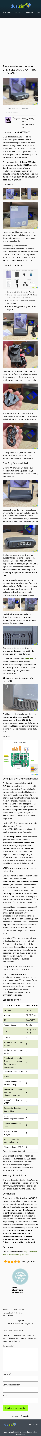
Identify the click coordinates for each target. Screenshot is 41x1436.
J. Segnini (16, 119)
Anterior (15, 1416)
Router (17, 1324)
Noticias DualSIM (9, 1313)
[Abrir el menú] (22, 1424)
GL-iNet (11, 1324)
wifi (26, 1324)
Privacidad (33, 1424)
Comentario (8, 1346)
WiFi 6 (30, 1324)
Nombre (7, 1374)
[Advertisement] (20, 39)
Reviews (19, 1313)
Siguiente (25, 1416)
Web (5, 1395)
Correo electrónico (11, 1385)
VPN (22, 1324)
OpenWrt (28, 658)
